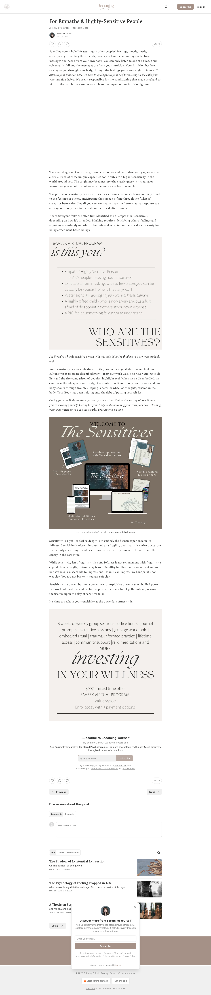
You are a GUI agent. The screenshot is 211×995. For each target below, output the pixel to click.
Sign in (201, 6)
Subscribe (185, 6)
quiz (108, 356)
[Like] (52, 44)
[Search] (166, 7)
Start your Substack (97, 980)
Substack (90, 988)
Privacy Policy (129, 956)
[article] (105, 867)
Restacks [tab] (69, 814)
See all (55, 925)
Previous (61, 791)
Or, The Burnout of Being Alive (65, 865)
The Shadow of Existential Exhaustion (77, 861)
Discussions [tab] (73, 852)
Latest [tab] (61, 852)
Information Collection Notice (104, 956)
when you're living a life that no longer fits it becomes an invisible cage (87, 887)
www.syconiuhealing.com (123, 532)
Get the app (120, 980)
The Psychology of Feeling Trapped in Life (80, 883)
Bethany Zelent (64, 34)
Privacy (104, 973)
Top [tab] (53, 852)
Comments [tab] (56, 814)
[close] (135, 907)
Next (152, 791)
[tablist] (62, 814)
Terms (113, 973)
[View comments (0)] (60, 44)
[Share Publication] (173, 7)
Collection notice (126, 973)
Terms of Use (120, 953)
